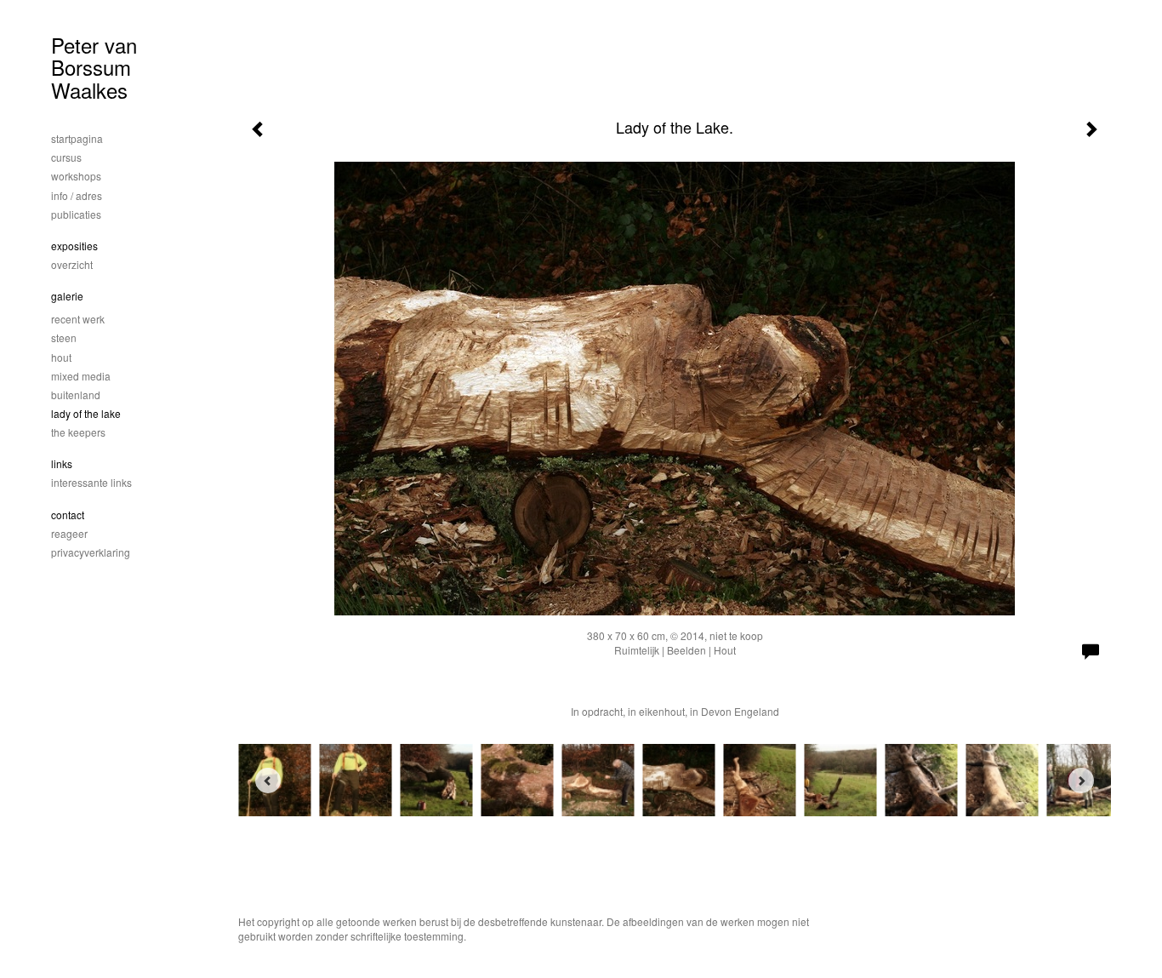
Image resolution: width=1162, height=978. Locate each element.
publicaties (76, 214)
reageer (69, 533)
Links (61, 463)
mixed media (81, 376)
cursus (66, 157)
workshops (76, 176)
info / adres (76, 195)
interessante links (91, 482)
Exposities (74, 245)
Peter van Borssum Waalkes (94, 67)
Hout (61, 357)
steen (64, 337)
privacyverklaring (90, 552)
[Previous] (268, 780)
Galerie (67, 296)
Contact (67, 514)
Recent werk (78, 319)
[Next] (1081, 780)
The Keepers (78, 432)
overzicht (72, 264)
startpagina (77, 138)
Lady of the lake (86, 413)
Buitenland (75, 394)
